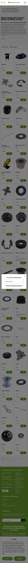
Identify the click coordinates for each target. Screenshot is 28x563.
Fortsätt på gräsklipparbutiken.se (14, 285)
